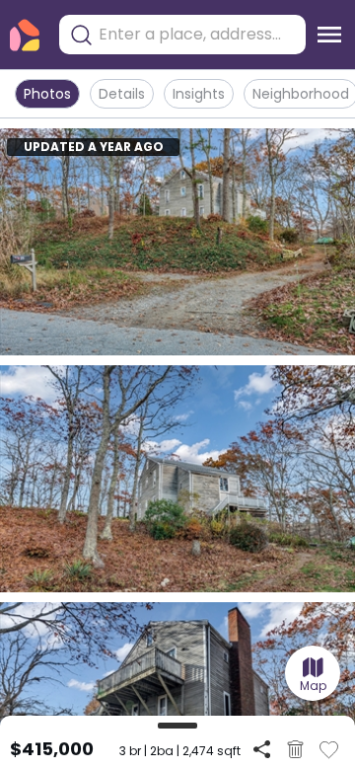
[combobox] (197, 34)
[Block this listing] (295, 749)
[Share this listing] (261, 748)
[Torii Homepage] (24, 35)
